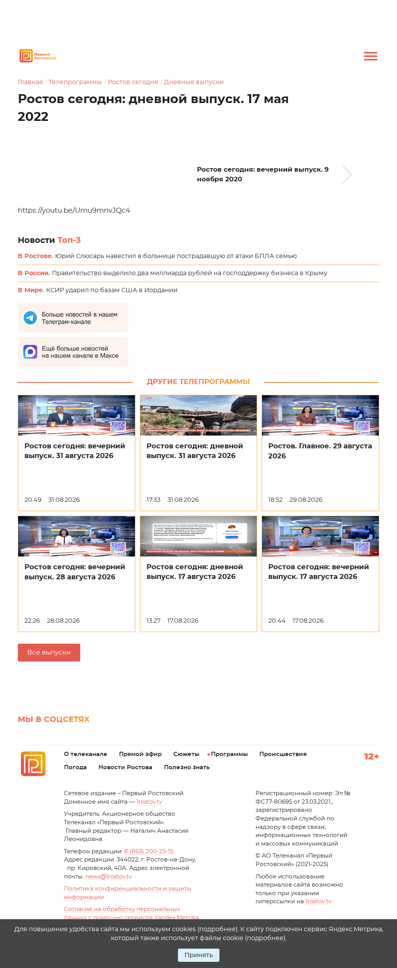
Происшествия (283, 754)
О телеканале (85, 754)
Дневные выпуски (194, 82)
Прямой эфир (140, 754)
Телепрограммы (75, 82)
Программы (229, 754)
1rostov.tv (149, 802)
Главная (30, 82)
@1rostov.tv (108, 877)
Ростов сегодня (133, 82)
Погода (75, 767)
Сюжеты (186, 754)
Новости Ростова (125, 767)
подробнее (217, 929)
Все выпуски (49, 652)
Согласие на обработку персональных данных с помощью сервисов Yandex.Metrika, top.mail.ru (132, 917)
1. (318, 901)
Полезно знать (187, 767)
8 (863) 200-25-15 (148, 851)
